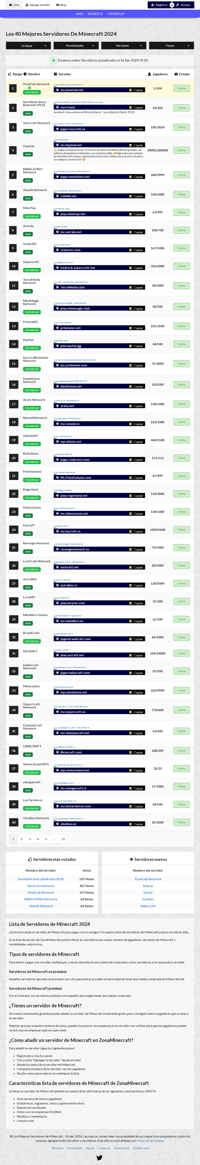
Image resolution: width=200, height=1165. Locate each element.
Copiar (138, 90)
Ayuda (90, 1148)
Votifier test (141, 1148)
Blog (63, 4)
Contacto (104, 1148)
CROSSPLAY (116, 13)
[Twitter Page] (100, 1158)
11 (63, 839)
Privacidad (74, 1148)
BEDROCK (95, 13)
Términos (57, 1148)
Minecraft (143, 1140)
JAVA (79, 13)
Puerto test (121, 1148)
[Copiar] (127, 89)
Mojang (158, 1140)
